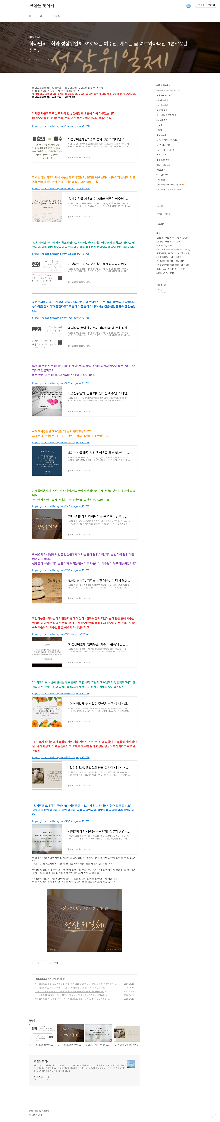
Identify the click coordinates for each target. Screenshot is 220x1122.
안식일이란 (180, 261)
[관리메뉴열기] (215, 1116)
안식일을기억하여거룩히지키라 (167, 265)
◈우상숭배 (161, 135)
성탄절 (186, 253)
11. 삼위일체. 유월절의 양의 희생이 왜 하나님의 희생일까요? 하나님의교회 (70, 995)
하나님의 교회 (170, 242)
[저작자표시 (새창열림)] (63, 963)
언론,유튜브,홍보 (163, 165)
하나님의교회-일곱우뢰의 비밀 (168, 90)
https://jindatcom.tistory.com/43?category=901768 (61, 188)
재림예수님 (182, 269)
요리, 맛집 (160, 179)
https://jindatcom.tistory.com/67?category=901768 (60, 634)
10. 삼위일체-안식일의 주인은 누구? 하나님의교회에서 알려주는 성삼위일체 (71, 999)
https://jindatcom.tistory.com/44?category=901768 (61, 253)
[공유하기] (42, 963)
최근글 (159, 214)
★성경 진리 (161, 155)
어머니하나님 (161, 245)
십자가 (172, 257)
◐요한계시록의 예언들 (165, 150)
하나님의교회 (170, 238)
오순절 (158, 273)
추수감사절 (160, 261)
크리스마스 (170, 261)
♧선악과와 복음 (163, 145)
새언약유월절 (161, 253)
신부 (178, 242)
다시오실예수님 (162, 257)
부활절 (170, 245)
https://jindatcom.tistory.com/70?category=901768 (60, 693)
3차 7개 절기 (161, 120)
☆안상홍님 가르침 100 (166, 115)
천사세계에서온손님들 (164, 249)
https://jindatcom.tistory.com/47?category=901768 (60, 383)
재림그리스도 (161, 269)
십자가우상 (179, 249)
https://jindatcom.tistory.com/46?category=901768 (60, 317)
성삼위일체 (185, 265)
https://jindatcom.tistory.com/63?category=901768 (60, 442)
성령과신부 (172, 269)
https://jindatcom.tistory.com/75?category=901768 (60, 821)
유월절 (159, 130)
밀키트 (186, 249)
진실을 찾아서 (41, 6)
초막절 (172, 273)
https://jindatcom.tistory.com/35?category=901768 (61, 126)
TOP (188, 1112)
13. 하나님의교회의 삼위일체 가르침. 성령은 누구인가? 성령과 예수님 (68, 987)
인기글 (167, 214)
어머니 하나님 (162, 105)
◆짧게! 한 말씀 (162, 160)
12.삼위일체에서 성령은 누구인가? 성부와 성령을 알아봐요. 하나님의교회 (69, 991)
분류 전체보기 (162, 85)
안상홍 (185, 238)
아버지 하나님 (162, 100)
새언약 (180, 253)
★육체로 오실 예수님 (165, 95)
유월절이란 (172, 253)
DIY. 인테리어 (162, 174)
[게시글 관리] (46, 963)
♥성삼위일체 (41, 978)
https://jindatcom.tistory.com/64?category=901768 (60, 506)
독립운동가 (160, 169)
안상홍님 (159, 242)
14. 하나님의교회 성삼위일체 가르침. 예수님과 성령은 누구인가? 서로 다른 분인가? (74, 984)
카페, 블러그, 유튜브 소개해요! (168, 189)
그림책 (178, 238)
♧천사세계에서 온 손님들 (167, 140)
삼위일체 (159, 238)
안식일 (159, 125)
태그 (42, 16)
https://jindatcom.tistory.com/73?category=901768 (60, 757)
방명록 (56, 16)
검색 (181, 6)
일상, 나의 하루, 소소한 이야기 (169, 184)
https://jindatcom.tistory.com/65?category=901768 (60, 570)
